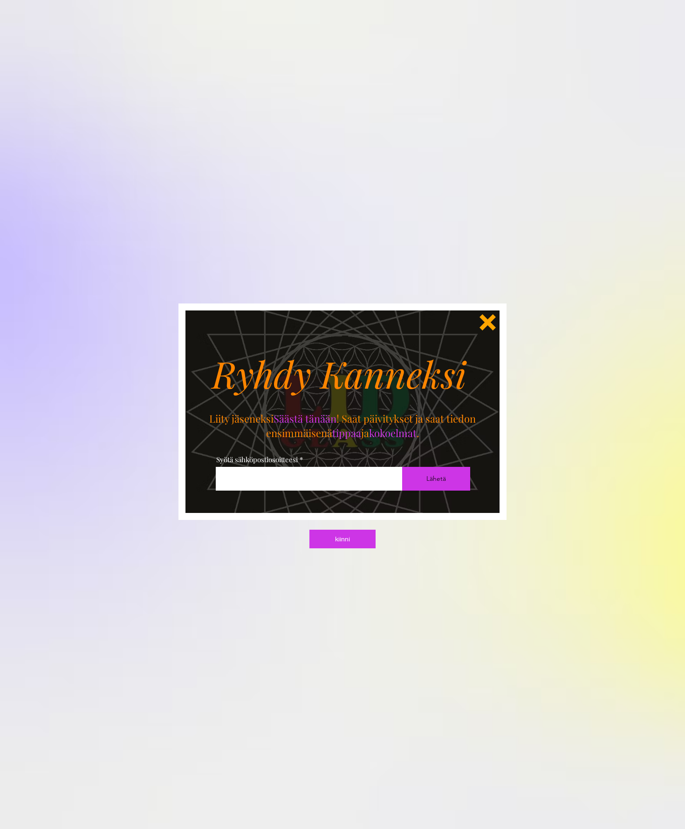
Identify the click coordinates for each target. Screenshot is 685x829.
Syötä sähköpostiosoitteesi (257, 459)
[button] (488, 322)
